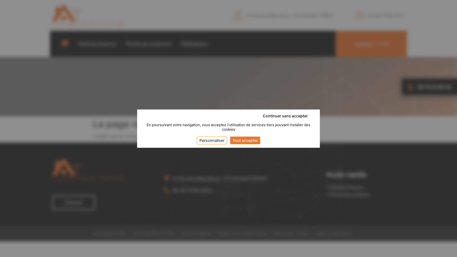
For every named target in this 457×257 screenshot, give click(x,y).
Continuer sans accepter (285, 116)
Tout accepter (245, 140)
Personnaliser (211, 140)
